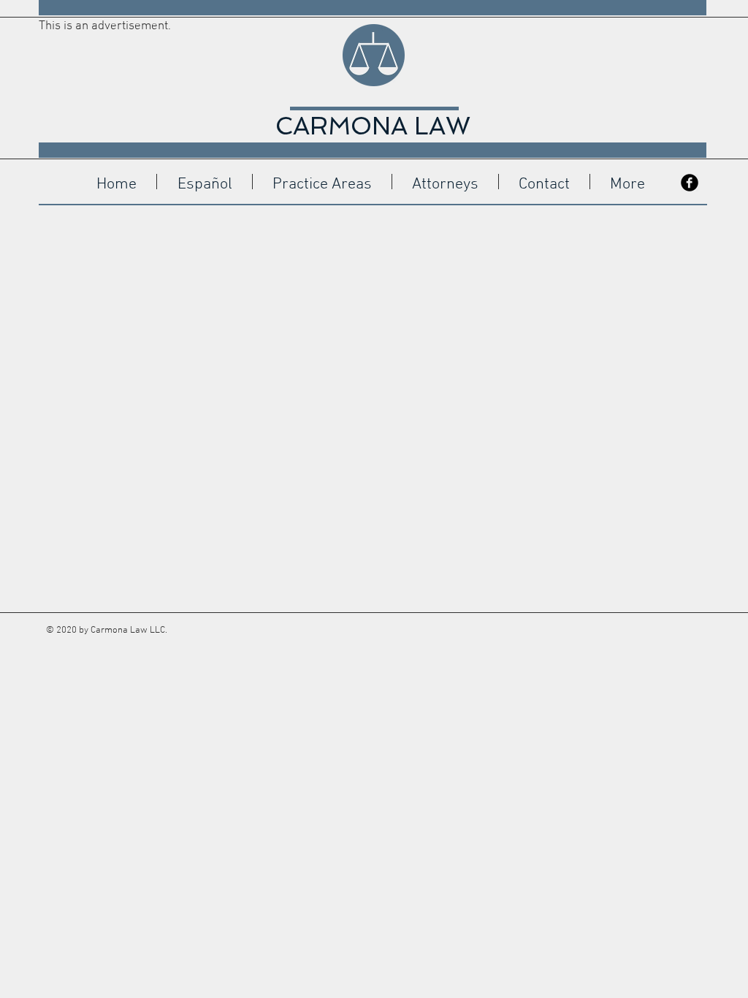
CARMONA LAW (372, 126)
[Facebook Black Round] (689, 182)
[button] (204, 181)
